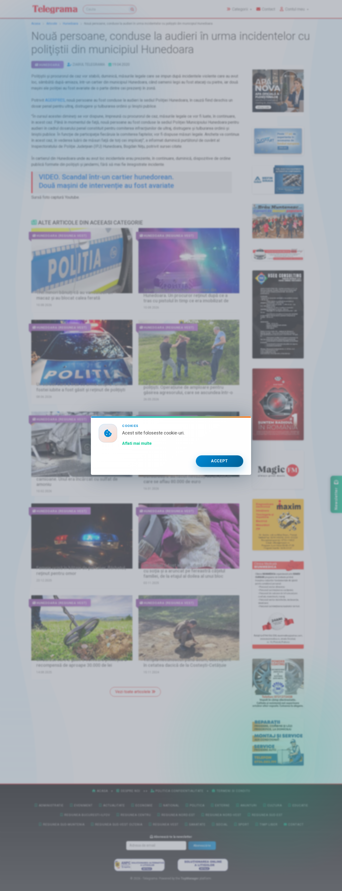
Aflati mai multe (137, 443)
